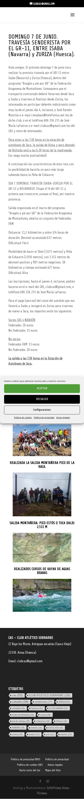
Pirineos (42, 793)
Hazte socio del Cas (29, 770)
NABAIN (18, 727)
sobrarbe (20, 701)
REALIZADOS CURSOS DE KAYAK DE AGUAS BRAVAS (42, 571)
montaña (18, 708)
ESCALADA (55, 728)
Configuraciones (42, 409)
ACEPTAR (42, 388)
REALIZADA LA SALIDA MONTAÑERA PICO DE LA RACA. (42, 465)
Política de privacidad (44, 417)
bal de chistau (21, 721)
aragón (34, 734)
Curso (45, 714)
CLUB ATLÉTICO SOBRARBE (49, 695)
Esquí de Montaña (23, 714)
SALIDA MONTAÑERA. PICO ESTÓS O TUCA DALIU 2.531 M (42, 525)
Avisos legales (63, 417)
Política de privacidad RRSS (25, 759)
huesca (37, 708)
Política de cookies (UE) (30, 764)
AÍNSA (64, 702)
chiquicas (43, 721)
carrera (17, 734)
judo (50, 734)
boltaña (36, 728)
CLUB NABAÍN (58, 708)
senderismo (43, 701)
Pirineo (61, 721)
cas (17, 695)
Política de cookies (23, 417)
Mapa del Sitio (53, 770)
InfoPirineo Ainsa (58, 788)
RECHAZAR (42, 399)
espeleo (66, 734)
